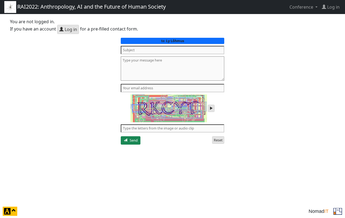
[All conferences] (337, 211)
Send (132, 140)
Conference (301, 7)
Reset (218, 140)
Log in (70, 29)
